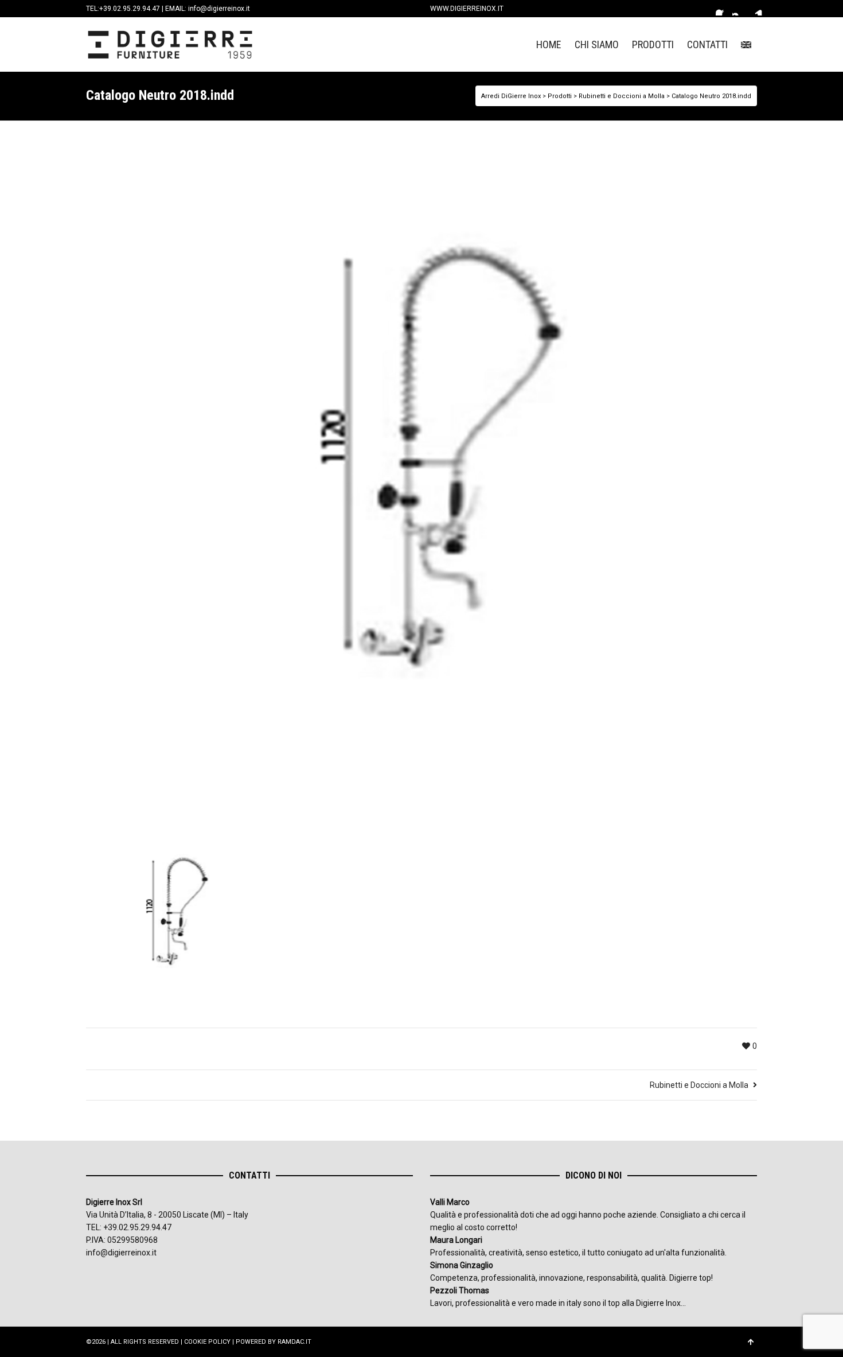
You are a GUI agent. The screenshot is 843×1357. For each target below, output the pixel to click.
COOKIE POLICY (207, 1342)
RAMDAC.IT (294, 1342)
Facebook (722, 8)
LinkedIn (756, 8)
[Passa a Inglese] (746, 44)
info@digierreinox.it (219, 9)
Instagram (739, 8)
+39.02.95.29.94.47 (129, 9)
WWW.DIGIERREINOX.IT (467, 9)
